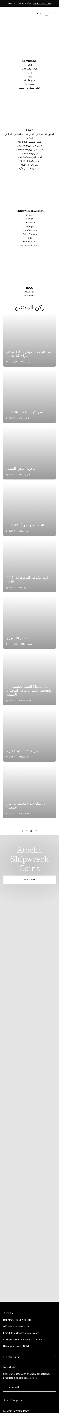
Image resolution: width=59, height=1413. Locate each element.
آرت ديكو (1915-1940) (29, 161)
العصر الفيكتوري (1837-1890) (29, 149)
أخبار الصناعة (29, 291)
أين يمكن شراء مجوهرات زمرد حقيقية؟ (26, 805)
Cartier (29, 218)
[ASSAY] (17, 14)
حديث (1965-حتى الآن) (29, 168)
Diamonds (29, 295)
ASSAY (8, 1313)
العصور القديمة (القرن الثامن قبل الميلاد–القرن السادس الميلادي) (29, 136)
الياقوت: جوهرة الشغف (21, 468)
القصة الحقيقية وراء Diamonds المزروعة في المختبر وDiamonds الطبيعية (28, 690)
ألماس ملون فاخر (29, 68)
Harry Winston (29, 230)
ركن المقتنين (30, 307)
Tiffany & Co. (29, 241)
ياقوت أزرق (29, 80)
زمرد (29, 72)
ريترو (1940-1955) (29, 164)
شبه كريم (29, 84)
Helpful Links (11, 1357)
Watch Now (29, 879)
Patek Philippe (29, 234)
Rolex (29, 237)
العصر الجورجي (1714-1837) (29, 145)
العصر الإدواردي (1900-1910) (29, 157)
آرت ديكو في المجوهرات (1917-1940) (27, 579)
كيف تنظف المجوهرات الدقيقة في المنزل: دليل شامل (28, 353)
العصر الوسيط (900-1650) (29, 142)
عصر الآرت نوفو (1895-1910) (25, 412)
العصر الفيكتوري (17, 637)
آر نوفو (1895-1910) (29, 153)
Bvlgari (29, 215)
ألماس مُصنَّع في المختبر (29, 88)
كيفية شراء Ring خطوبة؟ (23, 750)
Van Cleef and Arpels (30, 245)
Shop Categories (13, 1400)
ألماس (29, 65)
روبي (29, 76)
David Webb (29, 222)
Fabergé (30, 226)
